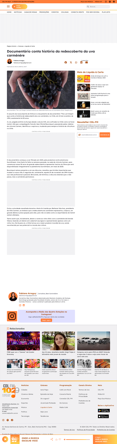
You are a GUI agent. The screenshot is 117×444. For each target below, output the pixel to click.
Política (24, 412)
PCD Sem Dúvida (92, 12)
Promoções (44, 12)
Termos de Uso (84, 390)
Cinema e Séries (27, 394)
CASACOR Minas (30, 12)
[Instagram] (106, 2)
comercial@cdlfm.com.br (10, 413)
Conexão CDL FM (66, 398)
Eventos (55, 12)
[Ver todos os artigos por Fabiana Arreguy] (9, 61)
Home (9, 12)
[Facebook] (114, 2)
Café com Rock (65, 390)
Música (24, 407)
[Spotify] (110, 2)
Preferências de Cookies (84, 402)
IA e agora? (44, 398)
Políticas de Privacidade (83, 395)
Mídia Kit (98, 1)
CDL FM (101, 390)
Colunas (64, 12)
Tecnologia (25, 416)
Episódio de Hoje (46, 394)
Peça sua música (87, 1)
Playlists (106, 12)
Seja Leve (44, 412)
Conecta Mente (77, 12)
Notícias (18, 12)
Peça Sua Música (104, 398)
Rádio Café (64, 407)
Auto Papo (44, 390)
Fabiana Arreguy (19, 60)
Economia (25, 398)
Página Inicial (11, 46)
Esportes (24, 403)
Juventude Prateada (48, 403)
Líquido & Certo (30, 46)
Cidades (24, 390)
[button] (66, 62)
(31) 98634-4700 (7, 409)
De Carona (64, 403)
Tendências (44, 416)
